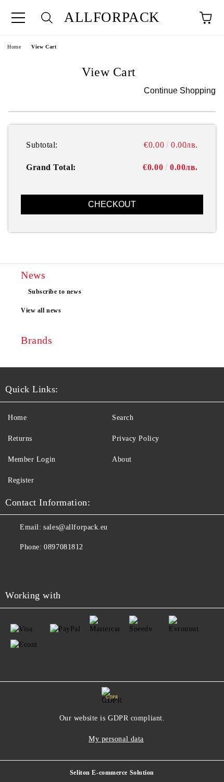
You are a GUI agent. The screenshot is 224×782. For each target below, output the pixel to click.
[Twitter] (41, 568)
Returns (20, 438)
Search (122, 418)
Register (21, 480)
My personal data (116, 739)
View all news (41, 310)
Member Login (32, 459)
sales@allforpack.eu (75, 527)
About (122, 459)
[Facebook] (18, 568)
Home (14, 47)
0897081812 (63, 547)
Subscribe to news (55, 291)
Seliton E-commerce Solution (112, 772)
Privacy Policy (135, 438)
